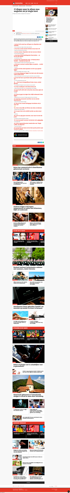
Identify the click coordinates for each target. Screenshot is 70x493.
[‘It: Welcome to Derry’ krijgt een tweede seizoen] (20, 399)
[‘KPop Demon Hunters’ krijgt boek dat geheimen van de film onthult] (33, 330)
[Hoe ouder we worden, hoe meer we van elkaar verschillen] (36, 272)
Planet (32, 3)
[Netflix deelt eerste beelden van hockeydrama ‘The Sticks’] (19, 330)
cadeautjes (40, 120)
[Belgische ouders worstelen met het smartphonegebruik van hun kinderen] (20, 440)
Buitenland (15, 304)
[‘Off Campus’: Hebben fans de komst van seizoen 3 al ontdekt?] (36, 172)
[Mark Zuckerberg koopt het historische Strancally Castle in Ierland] (19, 233)
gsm (21, 94)
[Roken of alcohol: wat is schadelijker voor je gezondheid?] (28, 345)
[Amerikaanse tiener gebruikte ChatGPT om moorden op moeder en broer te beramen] (28, 287)
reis (22, 115)
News (27, 3)
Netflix (15, 336)
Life (37, 3)
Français (56, 0)
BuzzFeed (30, 130)
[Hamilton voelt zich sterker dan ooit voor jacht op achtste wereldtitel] (33, 233)
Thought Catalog (40, 130)
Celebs (41, 239)
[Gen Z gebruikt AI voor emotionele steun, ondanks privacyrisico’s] (17, 415)
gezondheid (15, 319)
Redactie (20, 32)
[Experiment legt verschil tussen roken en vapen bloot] (17, 455)
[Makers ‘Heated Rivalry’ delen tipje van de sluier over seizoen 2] (36, 213)
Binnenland (31, 319)
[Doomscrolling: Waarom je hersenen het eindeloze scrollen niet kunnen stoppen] (20, 213)
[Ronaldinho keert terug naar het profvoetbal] (19, 425)
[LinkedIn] (52, 486)
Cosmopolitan (34, 130)
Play (29, 3)
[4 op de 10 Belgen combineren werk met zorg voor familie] (36, 311)
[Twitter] (51, 486)
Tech (35, 3)
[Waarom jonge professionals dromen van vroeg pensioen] (36, 440)
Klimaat (14, 204)
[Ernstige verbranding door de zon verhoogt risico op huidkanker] (20, 311)
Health (14, 362)
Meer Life (53, 41)
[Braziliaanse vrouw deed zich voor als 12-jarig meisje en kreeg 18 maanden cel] (20, 466)
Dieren (14, 465)
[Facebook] (49, 486)
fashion (24, 88)
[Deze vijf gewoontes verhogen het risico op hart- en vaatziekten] (20, 172)
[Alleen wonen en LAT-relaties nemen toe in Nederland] (20, 272)
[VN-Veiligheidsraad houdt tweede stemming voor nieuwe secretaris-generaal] (36, 466)
